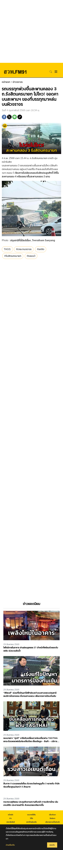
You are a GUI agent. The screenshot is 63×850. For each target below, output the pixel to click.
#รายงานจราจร (23, 249)
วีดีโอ (31, 818)
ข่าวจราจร (18, 82)
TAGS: (7, 249)
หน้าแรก (6, 82)
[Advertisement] (31, 31)
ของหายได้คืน (31, 815)
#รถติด (40, 249)
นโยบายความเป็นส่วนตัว (52, 822)
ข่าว (10, 818)
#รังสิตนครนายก (12, 256)
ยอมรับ (52, 845)
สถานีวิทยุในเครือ (31, 822)
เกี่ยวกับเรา (52, 815)
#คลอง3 (31, 256)
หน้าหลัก (10, 815)
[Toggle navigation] (56, 71)
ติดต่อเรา (52, 818)
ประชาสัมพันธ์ (10, 822)
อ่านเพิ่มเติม (10, 845)
